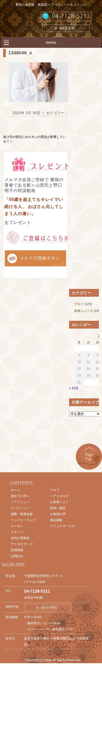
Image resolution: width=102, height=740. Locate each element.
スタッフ (17, 532)
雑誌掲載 (56, 520)
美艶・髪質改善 (22, 514)
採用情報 (17, 550)
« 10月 (73, 388)
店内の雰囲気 (20, 538)
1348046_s (20, 52)
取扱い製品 (58, 508)
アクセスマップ (22, 544)
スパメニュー (20, 508)
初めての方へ (20, 496)
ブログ (79, 304)
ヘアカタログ (59, 496)
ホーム (15, 490)
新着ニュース (83, 311)
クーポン (17, 526)
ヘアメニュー (20, 502)
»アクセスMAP (34, 582)
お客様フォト (59, 502)
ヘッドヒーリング (23, 520)
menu (51, 42)
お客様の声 (58, 514)
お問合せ (17, 556)
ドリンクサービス (62, 526)
